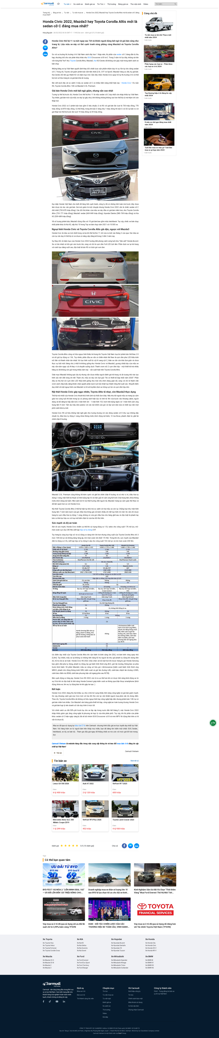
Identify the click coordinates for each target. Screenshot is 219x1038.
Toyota (73, 61)
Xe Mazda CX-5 (48, 960)
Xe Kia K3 (80, 943)
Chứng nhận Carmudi (136, 1010)
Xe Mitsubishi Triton (118, 965)
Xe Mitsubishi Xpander (119, 960)
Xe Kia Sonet (81, 950)
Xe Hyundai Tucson (118, 950)
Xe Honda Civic (150, 945)
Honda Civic (126, 83)
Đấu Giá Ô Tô (80, 725)
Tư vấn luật (107, 998)
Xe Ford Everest (82, 960)
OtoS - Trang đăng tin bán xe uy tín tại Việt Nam (164, 992)
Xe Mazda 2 (47, 965)
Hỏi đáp (105, 1017)
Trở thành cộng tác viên (85, 998)
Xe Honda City (150, 943)
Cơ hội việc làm (133, 1006)
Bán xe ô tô (81, 995)
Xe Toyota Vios (48, 943)
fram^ (120, 1033)
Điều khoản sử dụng (135, 1002)
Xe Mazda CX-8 (48, 963)
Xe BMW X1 (149, 963)
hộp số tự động (86, 530)
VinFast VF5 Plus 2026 (92, 820)
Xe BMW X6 (149, 968)
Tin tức (105, 991)
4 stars (75, 846)
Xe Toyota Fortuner (50, 948)
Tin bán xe (60, 760)
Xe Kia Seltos (81, 945)
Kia (95, 61)
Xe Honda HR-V (150, 950)
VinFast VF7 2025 (120, 784)
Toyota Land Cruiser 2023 (123, 820)
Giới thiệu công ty (134, 991)
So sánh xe (107, 1006)
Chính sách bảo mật (135, 998)
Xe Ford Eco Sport (83, 963)
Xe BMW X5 (149, 965)
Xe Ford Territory (83, 965)
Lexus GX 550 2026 (61, 784)
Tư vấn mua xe (108, 995)
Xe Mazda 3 (47, 968)
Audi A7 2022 (88, 784)
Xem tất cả (135, 761)
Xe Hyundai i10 (116, 948)
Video (105, 1013)
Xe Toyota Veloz (49, 945)
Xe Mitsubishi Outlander (119, 968)
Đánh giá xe (107, 1002)
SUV (89, 57)
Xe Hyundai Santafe (118, 945)
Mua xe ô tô (81, 991)
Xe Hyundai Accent (118, 943)
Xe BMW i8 (149, 960)
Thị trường (106, 1010)
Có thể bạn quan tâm (57, 860)
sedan (118, 54)
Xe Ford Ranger (82, 968)
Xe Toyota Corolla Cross (51, 950)
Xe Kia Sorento (82, 948)
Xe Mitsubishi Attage (118, 963)
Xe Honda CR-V (150, 948)
